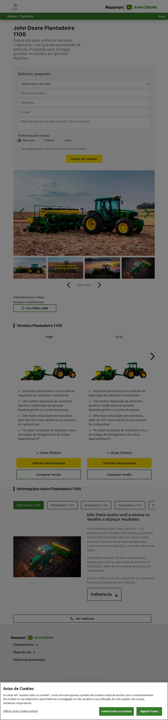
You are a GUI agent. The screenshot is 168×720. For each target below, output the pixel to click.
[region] (84, 701)
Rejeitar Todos (149, 711)
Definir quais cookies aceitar (20, 711)
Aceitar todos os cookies (116, 711)
